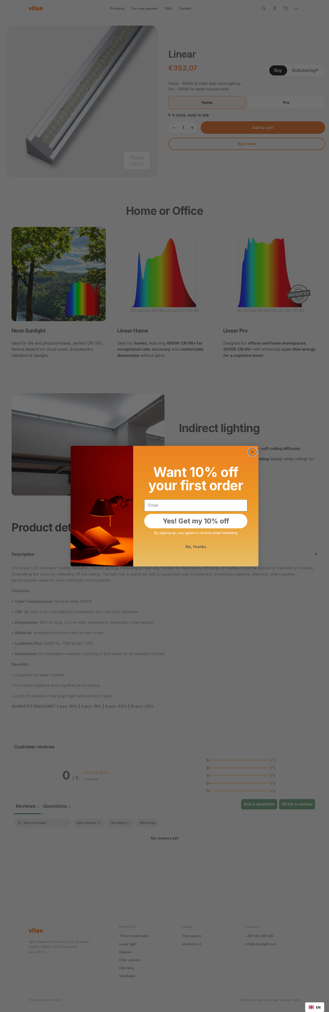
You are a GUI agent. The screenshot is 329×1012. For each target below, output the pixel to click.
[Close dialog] (252, 452)
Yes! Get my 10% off (196, 521)
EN (318, 1007)
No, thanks (195, 546)
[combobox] (314, 1007)
